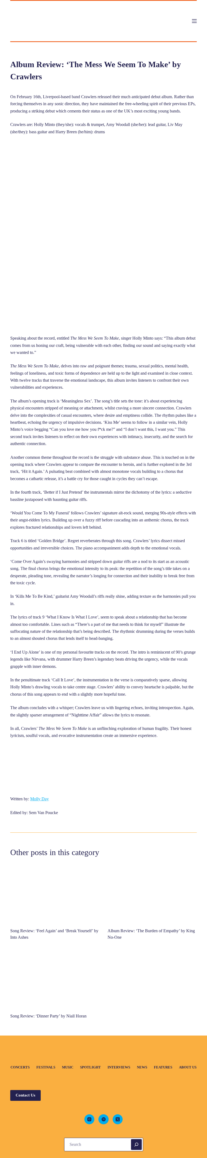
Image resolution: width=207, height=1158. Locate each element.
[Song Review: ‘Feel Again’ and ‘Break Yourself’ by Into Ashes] (54, 892)
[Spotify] (103, 1119)
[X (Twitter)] (118, 1119)
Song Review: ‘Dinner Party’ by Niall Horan (49, 1016)
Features (163, 1067)
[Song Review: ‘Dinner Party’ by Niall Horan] (54, 978)
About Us (187, 1067)
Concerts (20, 1067)
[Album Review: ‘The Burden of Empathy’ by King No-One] (152, 892)
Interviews (119, 1067)
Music (67, 1067)
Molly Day (39, 799)
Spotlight (90, 1067)
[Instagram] (89, 1119)
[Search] (136, 1144)
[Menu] (194, 21)
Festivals (45, 1067)
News (142, 1067)
